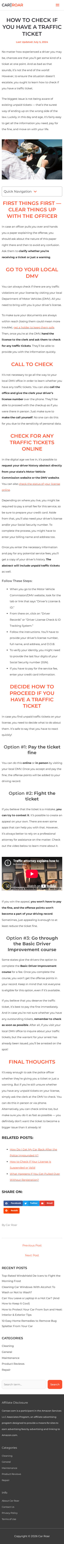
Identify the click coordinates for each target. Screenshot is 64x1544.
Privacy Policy (10, 1512)
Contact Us (8, 1506)
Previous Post (32, 1245)
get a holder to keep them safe (34, 327)
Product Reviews (13, 1363)
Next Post (32, 1255)
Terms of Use (9, 1519)
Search (55, 1384)
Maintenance (10, 1358)
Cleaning (8, 1346)
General (7, 1352)
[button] (13, 1203)
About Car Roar (10, 1500)
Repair (6, 1369)
